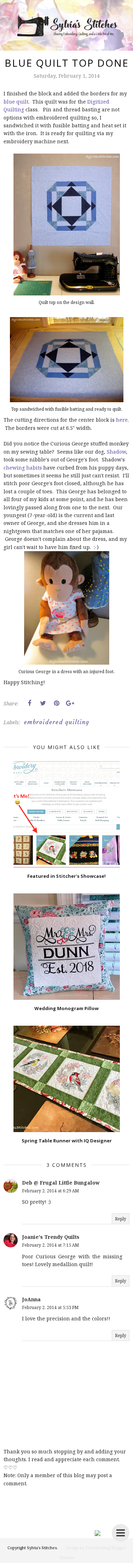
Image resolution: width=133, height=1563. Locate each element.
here (122, 419)
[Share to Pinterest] (56, 703)
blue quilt (16, 101)
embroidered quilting (56, 722)
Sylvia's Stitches (42, 1547)
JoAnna (31, 1299)
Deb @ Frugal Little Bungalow (61, 1182)
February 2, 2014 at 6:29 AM (50, 1191)
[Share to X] (43, 703)
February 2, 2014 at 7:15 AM (50, 1245)
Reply (120, 1219)
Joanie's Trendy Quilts (50, 1237)
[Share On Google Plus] (70, 703)
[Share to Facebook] (29, 703)
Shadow (116, 451)
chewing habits (23, 467)
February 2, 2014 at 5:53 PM (50, 1307)
